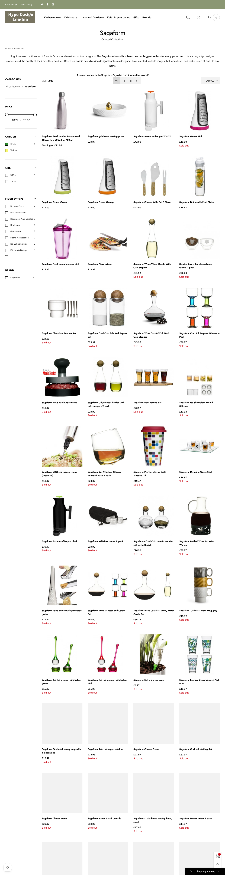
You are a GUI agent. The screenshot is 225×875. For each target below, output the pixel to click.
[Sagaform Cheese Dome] (62, 793)
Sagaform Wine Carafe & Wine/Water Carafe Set (153, 612)
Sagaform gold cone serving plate (106, 136)
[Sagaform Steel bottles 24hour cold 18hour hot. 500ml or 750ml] (62, 111)
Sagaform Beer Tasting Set (147, 402)
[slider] (6, 114)
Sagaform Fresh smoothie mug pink (60, 264)
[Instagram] (53, 4)
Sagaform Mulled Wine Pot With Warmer (196, 543)
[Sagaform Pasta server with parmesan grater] (62, 585)
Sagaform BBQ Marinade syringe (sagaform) (59, 473)
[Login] (198, 17)
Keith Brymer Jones (118, 17)
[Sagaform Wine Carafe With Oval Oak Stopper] (153, 308)
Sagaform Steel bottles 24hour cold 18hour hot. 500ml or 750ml (61, 138)
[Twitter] (42, 4)
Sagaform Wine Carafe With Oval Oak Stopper (151, 335)
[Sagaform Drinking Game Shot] (199, 446)
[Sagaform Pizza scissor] (108, 238)
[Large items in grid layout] (123, 80)
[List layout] (137, 80)
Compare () (11, 4)
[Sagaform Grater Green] (62, 176)
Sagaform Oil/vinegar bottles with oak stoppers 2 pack (106, 404)
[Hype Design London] (20, 17)
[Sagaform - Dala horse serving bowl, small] (153, 793)
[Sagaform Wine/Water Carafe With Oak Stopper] (153, 238)
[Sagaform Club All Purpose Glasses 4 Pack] (199, 308)
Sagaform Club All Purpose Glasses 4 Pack (199, 335)
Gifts (136, 17)
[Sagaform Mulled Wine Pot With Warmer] (199, 516)
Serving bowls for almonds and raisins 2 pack (195, 265)
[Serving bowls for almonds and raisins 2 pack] (199, 238)
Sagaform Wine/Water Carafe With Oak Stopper (152, 265)
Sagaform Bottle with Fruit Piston (196, 202)
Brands (147, 17)
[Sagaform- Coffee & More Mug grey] (199, 585)
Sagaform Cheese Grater (146, 749)
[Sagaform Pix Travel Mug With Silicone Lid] (153, 446)
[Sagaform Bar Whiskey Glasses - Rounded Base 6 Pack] (108, 446)
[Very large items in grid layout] (130, 80)
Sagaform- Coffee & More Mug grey (198, 610)
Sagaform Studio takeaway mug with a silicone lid (61, 751)
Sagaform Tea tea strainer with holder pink (107, 681)
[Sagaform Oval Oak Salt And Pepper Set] (108, 308)
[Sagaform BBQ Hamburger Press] (62, 377)
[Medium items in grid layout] (116, 80)
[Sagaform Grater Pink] (199, 111)
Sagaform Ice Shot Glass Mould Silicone (196, 404)
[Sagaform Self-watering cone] (153, 654)
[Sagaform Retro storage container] (108, 723)
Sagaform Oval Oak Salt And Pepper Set (107, 335)
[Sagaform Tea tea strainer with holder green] (62, 654)
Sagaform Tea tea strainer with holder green (61, 681)
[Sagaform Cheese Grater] (153, 723)
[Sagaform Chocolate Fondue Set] (62, 308)
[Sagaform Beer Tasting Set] (153, 377)
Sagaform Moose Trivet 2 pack (195, 818)
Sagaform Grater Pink (190, 136)
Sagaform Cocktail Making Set (195, 749)
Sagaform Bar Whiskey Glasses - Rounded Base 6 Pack (105, 473)
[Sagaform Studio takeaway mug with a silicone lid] (62, 723)
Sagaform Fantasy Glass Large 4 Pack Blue (199, 681)
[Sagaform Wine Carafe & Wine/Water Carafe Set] (153, 585)
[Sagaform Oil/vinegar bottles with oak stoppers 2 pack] (108, 377)
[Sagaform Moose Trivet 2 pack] (199, 793)
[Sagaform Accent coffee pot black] (62, 516)
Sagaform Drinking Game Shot (195, 472)
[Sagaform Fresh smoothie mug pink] (62, 238)
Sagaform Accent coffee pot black (60, 541)
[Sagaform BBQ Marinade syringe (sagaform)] (62, 446)
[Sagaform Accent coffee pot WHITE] (153, 111)
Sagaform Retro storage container (105, 749)
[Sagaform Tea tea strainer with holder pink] (108, 654)
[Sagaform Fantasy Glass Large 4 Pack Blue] (199, 654)
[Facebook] (47, 4)
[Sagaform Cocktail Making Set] (199, 723)
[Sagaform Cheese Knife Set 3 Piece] (153, 176)
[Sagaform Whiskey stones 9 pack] (108, 516)
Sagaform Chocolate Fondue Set (59, 333)
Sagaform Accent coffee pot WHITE (152, 136)
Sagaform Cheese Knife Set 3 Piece (152, 202)
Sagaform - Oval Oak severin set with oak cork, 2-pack (153, 543)
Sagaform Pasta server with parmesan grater (62, 612)
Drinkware (71, 17)
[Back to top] (217, 864)
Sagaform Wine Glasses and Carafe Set (106, 612)
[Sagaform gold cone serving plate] (108, 111)
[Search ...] (188, 17)
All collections (13, 86)
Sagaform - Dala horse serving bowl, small (152, 820)
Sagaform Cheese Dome (54, 818)
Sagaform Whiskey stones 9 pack (105, 541)
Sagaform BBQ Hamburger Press (59, 402)
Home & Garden (92, 17)
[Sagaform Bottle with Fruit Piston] (199, 176)
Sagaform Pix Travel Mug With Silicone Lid (149, 473)
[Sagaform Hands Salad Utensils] (108, 793)
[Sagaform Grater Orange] (108, 176)
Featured (209, 81)
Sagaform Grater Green (54, 202)
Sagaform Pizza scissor (100, 264)
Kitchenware (51, 17)
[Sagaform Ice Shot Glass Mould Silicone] (199, 377)
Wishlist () (26, 4)
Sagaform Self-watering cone (148, 680)
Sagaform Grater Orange (101, 202)
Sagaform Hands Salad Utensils (104, 818)
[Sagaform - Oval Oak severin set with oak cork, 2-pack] (153, 516)
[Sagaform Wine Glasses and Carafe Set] (108, 585)
